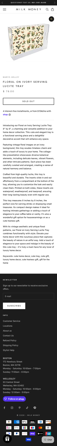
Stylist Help (8, 350)
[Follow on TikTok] (27, 407)
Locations (7, 326)
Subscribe (14, 306)
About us (7, 330)
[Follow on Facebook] (4, 407)
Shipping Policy (10, 345)
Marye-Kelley (11, 77)
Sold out (28, 101)
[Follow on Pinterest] (19, 407)
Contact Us (8, 335)
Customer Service (11, 321)
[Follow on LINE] (34, 407)
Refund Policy (9, 340)
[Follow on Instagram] (12, 407)
